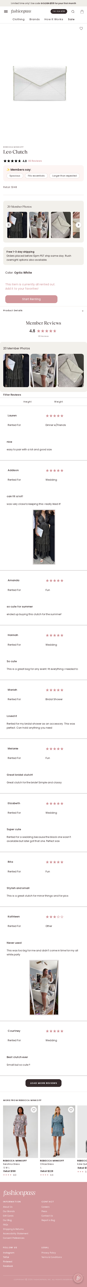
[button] (43, 222)
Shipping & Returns (13, 1229)
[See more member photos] (78, 225)
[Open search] (73, 11)
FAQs (5, 1224)
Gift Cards (8, 1215)
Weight (58, 401)
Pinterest (7, 1261)
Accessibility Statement (15, 1233)
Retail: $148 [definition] (10, 187)
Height (27, 401)
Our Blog (7, 1220)
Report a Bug (48, 1220)
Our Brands (9, 1211)
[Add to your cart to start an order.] (81, 11)
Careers (45, 1206)
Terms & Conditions (51, 1257)
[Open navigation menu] (6, 11)
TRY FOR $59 (59, 11)
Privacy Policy (48, 1252)
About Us (8, 1206)
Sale (71, 19)
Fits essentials (36, 175)
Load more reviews (43, 1083)
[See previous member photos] (8, 225)
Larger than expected (64, 175)
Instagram (8, 1252)
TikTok (6, 1257)
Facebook (8, 1266)
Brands (35, 19)
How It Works (54, 19)
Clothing (19, 19)
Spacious (15, 175)
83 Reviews (35, 161)
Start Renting (31, 299)
